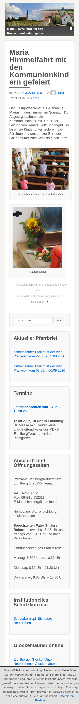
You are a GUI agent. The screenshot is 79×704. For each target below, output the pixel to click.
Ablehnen (40, 700)
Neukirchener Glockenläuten (35, 664)
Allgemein (34, 98)
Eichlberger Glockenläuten (33, 659)
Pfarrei (60, 92)
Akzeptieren (66, 696)
